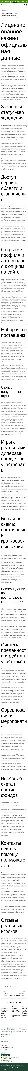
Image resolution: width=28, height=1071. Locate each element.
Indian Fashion (5, 10)
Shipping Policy (4, 1052)
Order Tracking (4, 1041)
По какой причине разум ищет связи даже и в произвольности (16, 1012)
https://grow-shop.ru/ (13, 91)
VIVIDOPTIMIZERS (14, 1067)
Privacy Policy (4, 1045)
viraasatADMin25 (6, 17)
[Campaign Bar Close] (26, 1)
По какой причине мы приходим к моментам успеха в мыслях (4, 1011)
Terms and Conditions (6, 1049)
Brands (2, 1036)
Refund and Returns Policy (7, 1047)
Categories (3, 1039)
